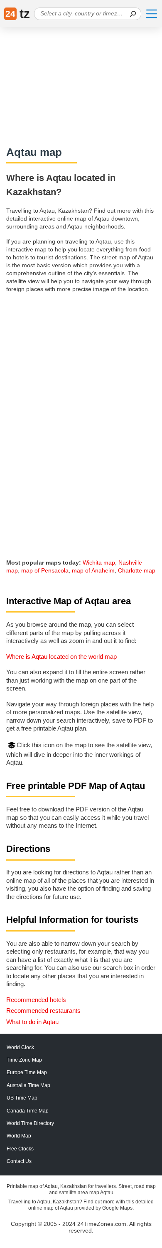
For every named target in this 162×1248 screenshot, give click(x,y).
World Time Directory (30, 1123)
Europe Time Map (27, 1072)
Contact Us (19, 1161)
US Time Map (22, 1098)
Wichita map (99, 562)
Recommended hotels (36, 999)
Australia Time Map (28, 1085)
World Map (19, 1136)
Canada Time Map (28, 1111)
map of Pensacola (45, 570)
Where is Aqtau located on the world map (61, 656)
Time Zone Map (24, 1060)
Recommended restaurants (43, 1010)
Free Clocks (20, 1149)
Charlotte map (136, 570)
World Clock (20, 1047)
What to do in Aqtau (32, 1021)
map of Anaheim (93, 570)
